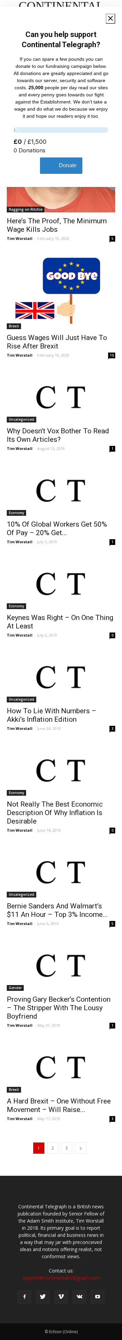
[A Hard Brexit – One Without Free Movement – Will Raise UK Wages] (61, 1066)
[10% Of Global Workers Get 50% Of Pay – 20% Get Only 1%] (61, 489)
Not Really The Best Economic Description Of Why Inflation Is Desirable (55, 812)
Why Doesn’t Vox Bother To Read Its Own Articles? (58, 435)
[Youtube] (97, 1297)
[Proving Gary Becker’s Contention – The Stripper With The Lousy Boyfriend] (61, 964)
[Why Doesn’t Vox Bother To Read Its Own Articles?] (61, 395)
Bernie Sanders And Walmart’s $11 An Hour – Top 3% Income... (57, 910)
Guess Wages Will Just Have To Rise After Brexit (57, 342)
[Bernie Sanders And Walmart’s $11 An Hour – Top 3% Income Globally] (61, 871)
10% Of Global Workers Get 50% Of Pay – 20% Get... (57, 528)
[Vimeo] (61, 1297)
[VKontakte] (79, 1297)
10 (112, 355)
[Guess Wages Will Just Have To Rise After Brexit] (61, 290)
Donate (68, 165)
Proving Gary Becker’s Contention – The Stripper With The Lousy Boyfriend (58, 1007)
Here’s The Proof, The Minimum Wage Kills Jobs (57, 225)
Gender (15, 987)
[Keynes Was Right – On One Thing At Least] (61, 582)
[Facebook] (24, 1297)
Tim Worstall (20, 238)
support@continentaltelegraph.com (61, 1278)
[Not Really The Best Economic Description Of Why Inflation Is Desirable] (61, 769)
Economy (16, 512)
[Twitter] (42, 1297)
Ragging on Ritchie (25, 209)
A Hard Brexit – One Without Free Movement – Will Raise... (59, 1105)
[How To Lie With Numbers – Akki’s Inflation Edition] (61, 675)
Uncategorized (21, 419)
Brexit (14, 326)
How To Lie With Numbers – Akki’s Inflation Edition (51, 715)
